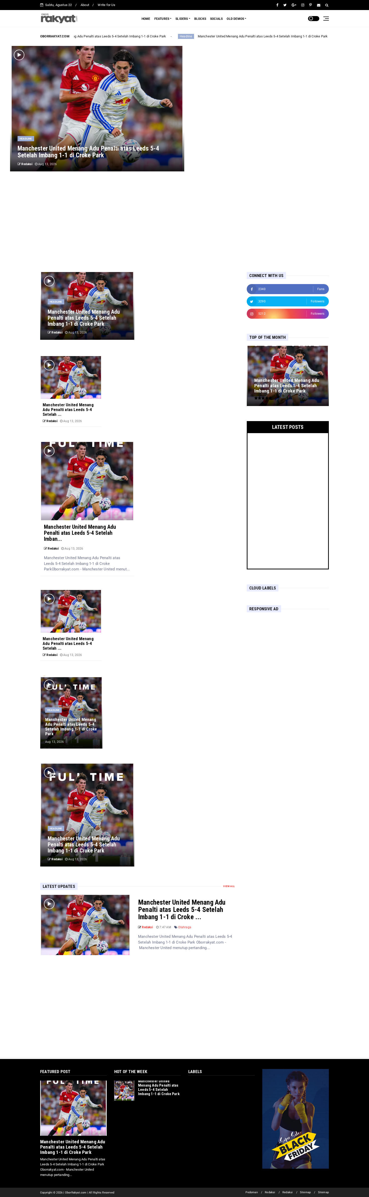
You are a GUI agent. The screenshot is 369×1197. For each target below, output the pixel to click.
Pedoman (251, 1192)
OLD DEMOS (235, 19)
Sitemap (305, 1192)
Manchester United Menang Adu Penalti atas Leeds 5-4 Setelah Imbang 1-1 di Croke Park (95, 36)
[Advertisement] (184, 221)
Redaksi (270, 1192)
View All (229, 886)
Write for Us (106, 5)
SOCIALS (216, 19)
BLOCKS (200, 19)
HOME (146, 19)
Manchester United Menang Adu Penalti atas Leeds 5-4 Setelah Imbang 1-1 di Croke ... (182, 909)
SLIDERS (181, 19)
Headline (180, 36)
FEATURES (161, 19)
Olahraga (184, 927)
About (85, 5)
